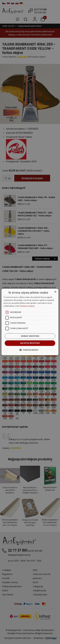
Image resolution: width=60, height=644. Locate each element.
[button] (30, 350)
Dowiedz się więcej (27, 306)
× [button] (55, 292)
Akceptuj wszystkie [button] (30, 343)
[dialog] (29, 322)
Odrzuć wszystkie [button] (30, 336)
